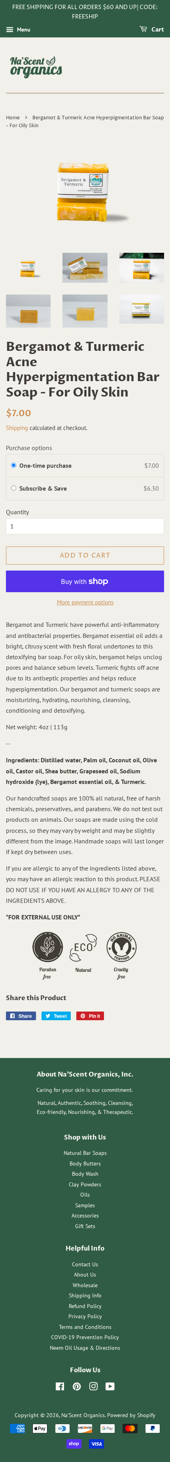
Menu (22, 29)
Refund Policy (85, 1306)
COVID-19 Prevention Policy (85, 1337)
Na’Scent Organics (83, 1415)
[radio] (13, 466)
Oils (85, 1194)
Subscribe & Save (43, 488)
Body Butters (85, 1163)
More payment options (85, 602)
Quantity (17, 512)
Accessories (85, 1215)
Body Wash (85, 1173)
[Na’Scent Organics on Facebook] (59, 1388)
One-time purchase (45, 465)
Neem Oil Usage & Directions (85, 1347)
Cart (157, 29)
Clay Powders (85, 1184)
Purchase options (29, 448)
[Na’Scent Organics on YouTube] (110, 1388)
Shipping (17, 428)
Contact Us (85, 1264)
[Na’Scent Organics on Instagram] (93, 1388)
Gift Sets (85, 1226)
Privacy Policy (85, 1316)
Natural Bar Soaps (85, 1152)
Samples (85, 1205)
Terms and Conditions (85, 1326)
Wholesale (85, 1285)
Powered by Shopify (131, 1415)
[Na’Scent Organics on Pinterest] (76, 1388)
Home (13, 118)
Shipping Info (85, 1295)
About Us (85, 1274)
